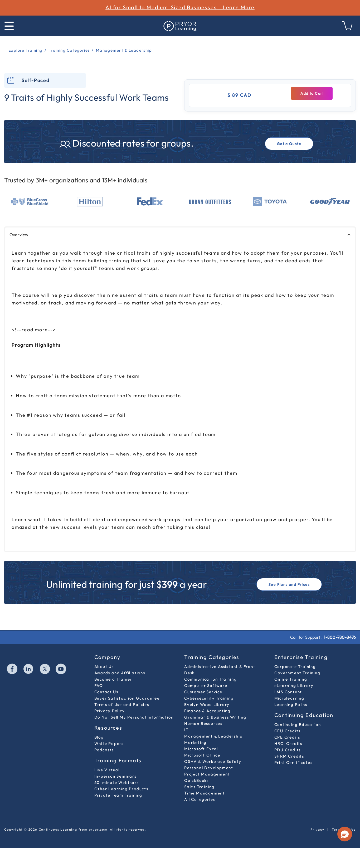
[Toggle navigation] (9, 26)
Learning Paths (290, 704)
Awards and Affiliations (119, 672)
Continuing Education (297, 724)
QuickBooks (196, 780)
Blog (99, 737)
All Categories (199, 799)
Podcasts (104, 749)
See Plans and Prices (289, 584)
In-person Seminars (115, 776)
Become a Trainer (113, 679)
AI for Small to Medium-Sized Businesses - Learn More (180, 7)
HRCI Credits (288, 743)
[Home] (180, 26)
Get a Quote (289, 143)
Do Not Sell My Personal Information (134, 717)
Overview (18, 234)
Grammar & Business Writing (215, 717)
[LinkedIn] (28, 669)
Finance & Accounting (207, 710)
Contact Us (106, 691)
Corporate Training (295, 666)
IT (186, 729)
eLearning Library (294, 685)
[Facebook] (12, 669)
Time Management (204, 793)
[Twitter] (45, 669)
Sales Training (199, 786)
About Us (104, 666)
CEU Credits (287, 730)
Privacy (317, 829)
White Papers (109, 743)
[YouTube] (61, 669)
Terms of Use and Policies (121, 704)
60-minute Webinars (116, 782)
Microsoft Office (202, 755)
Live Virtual (107, 769)
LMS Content (288, 691)
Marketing (195, 742)
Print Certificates (293, 762)
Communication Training (210, 679)
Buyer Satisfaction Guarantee (127, 698)
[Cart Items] (347, 29)
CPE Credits (287, 737)
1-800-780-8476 (340, 637)
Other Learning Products (121, 788)
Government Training (297, 672)
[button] (344, 834)
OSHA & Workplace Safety (212, 761)
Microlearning (289, 698)
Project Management (207, 774)
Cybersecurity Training (209, 698)
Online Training (290, 679)
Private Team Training (118, 795)
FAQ (98, 685)
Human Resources (203, 723)
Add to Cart (311, 93)
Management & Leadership (213, 736)
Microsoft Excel (201, 748)
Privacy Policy (109, 710)
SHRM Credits (289, 756)
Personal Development (208, 767)
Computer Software (205, 685)
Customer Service (203, 691)
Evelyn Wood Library (207, 704)
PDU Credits (287, 749)
